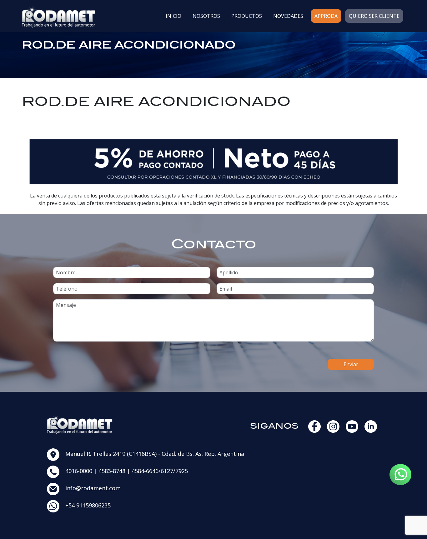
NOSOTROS (206, 15)
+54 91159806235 (88, 505)
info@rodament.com (93, 488)
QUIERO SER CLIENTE (374, 15)
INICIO (173, 15)
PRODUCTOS (246, 15)
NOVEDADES (288, 15)
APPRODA (326, 15)
